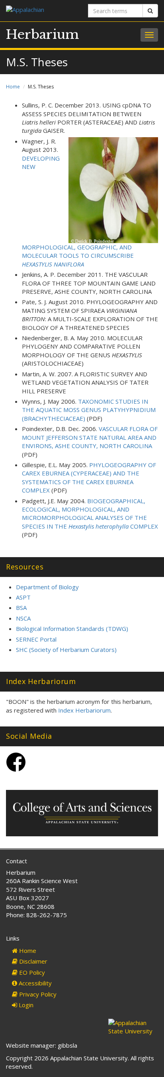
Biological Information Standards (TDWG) (72, 628)
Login (25, 1005)
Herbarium (42, 34)
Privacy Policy (37, 994)
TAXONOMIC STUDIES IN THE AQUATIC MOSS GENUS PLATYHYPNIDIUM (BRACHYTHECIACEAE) (89, 409)
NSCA (23, 618)
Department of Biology (47, 587)
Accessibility (34, 983)
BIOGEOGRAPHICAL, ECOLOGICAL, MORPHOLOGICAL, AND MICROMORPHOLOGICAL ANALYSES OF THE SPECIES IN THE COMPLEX (90, 513)
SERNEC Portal (36, 639)
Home (13, 86)
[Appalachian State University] (41, 10)
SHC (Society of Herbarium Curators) (66, 649)
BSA (21, 607)
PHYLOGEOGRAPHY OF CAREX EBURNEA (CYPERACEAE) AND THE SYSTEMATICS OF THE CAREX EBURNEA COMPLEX (89, 477)
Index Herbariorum (84, 710)
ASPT (23, 597)
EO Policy (31, 972)
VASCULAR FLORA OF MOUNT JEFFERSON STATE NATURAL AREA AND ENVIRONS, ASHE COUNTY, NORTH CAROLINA (90, 437)
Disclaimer (32, 961)
